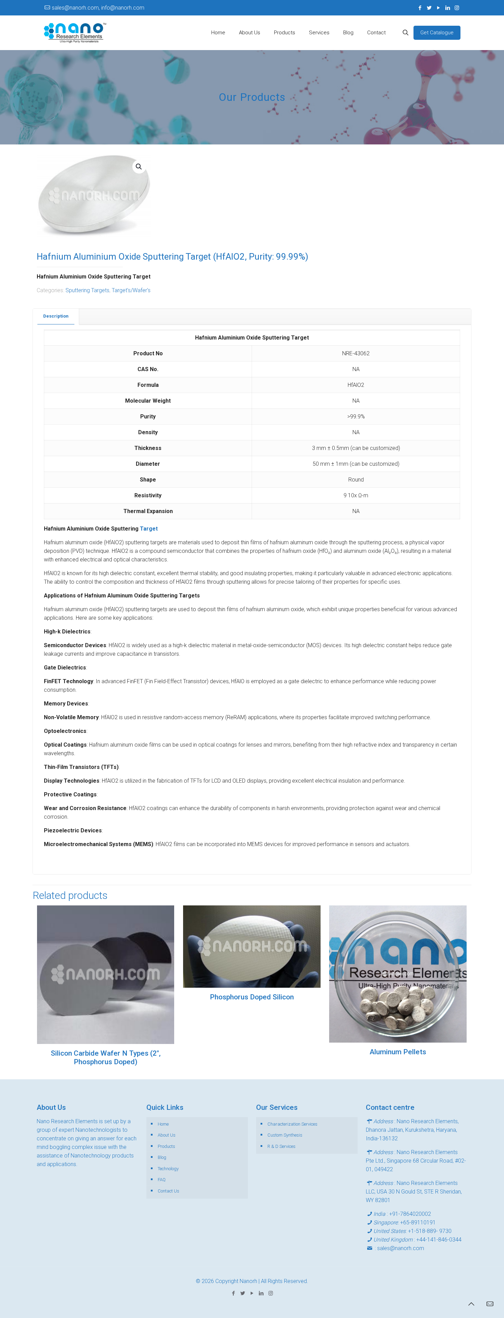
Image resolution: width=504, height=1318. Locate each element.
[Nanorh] (75, 32)
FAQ (162, 1179)
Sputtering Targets (87, 290)
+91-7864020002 (410, 1214)
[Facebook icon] (419, 8)
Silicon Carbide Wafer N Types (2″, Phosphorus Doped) (106, 1057)
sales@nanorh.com (400, 1248)
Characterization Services (292, 1124)
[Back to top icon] (471, 1304)
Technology (168, 1168)
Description (56, 316)
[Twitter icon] (429, 8)
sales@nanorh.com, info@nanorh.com (98, 7)
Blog (162, 1157)
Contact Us (168, 1191)
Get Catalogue (437, 32)
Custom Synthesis (284, 1135)
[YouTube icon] (438, 8)
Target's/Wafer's (131, 290)
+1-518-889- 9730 (430, 1231)
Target (149, 528)
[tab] (56, 316)
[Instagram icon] (456, 8)
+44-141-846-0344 (438, 1239)
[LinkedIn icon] (447, 8)
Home (163, 1124)
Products (166, 1146)
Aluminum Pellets (398, 1052)
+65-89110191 (418, 1222)
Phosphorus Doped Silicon (252, 997)
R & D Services (281, 1146)
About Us (167, 1135)
